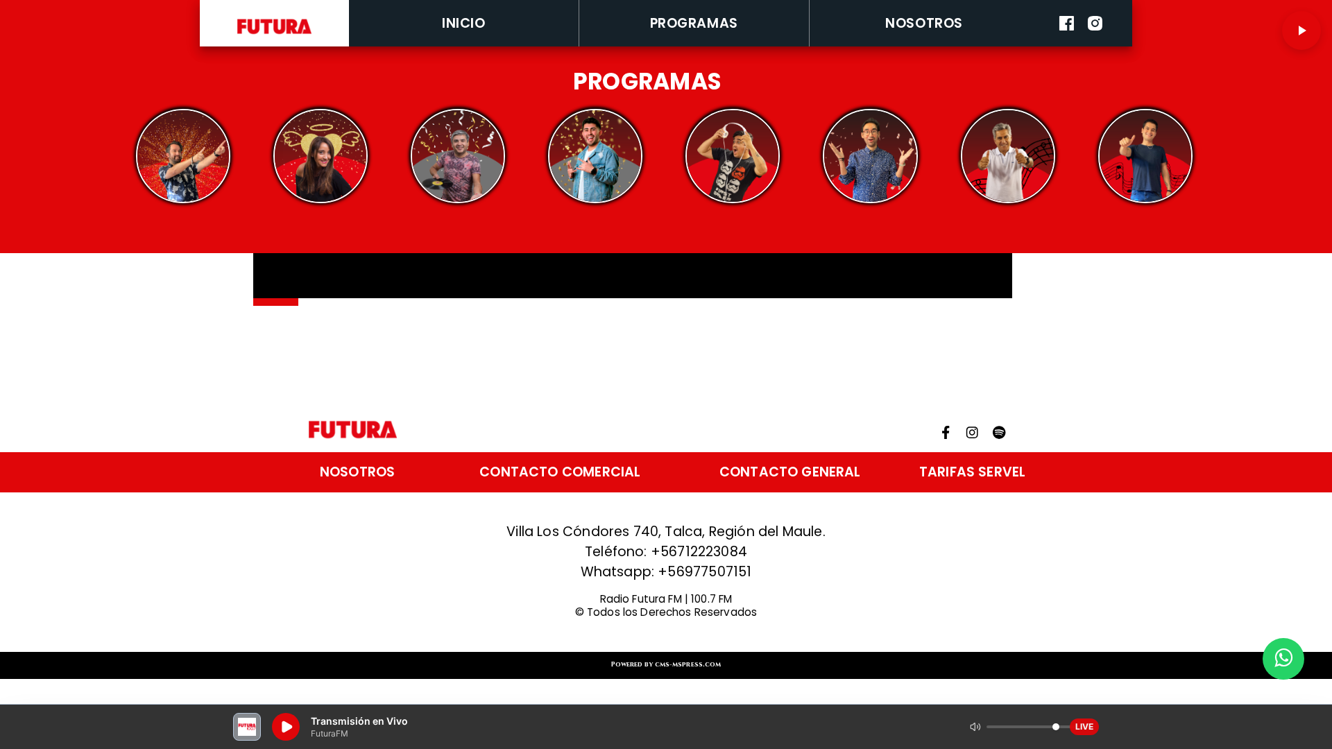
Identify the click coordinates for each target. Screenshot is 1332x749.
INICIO (463, 23)
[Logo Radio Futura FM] (274, 34)
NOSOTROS (923, 23)
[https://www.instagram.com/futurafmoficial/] (1095, 43)
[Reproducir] (1301, 30)
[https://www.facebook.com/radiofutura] (1066, 43)
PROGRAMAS (694, 23)
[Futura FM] (183, 156)
